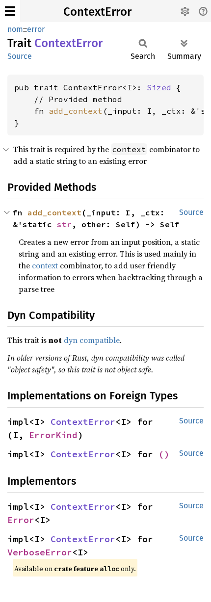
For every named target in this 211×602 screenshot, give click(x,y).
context (45, 265)
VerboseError (39, 552)
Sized (159, 87)
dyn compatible (92, 340)
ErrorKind (53, 435)
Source (19, 56)
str (64, 224)
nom (15, 29)
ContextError (97, 12)
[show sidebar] (10, 11)
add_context (76, 111)
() (163, 454)
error (36, 29)
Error (20, 519)
